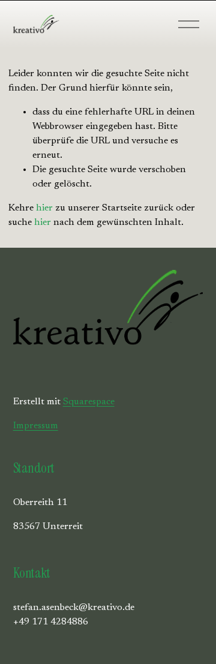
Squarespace (89, 402)
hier (44, 208)
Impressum (35, 426)
